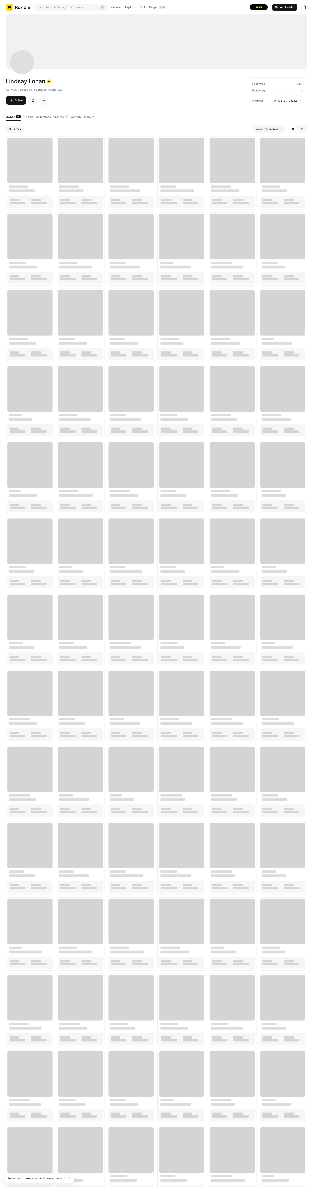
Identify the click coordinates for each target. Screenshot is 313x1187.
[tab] (13, 117)
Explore (130, 7)
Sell (142, 7)
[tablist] (89, 117)
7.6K (300, 84)
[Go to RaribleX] (259, 7)
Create (116, 7)
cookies (28, 1178)
